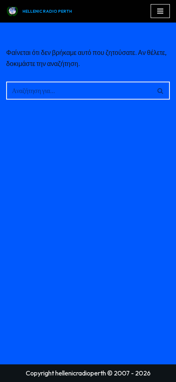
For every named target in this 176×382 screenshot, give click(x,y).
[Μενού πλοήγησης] (160, 11)
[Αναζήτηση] (160, 91)
